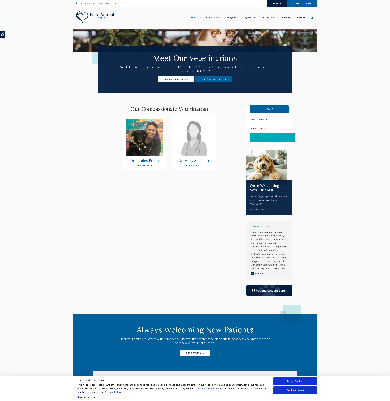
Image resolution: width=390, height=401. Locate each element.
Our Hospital (257, 119)
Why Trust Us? (259, 128)
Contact (300, 17)
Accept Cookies (295, 381)
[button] (312, 18)
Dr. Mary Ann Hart (193, 160)
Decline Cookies (295, 390)
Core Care (212, 17)
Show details (84, 397)
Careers (285, 17)
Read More (143, 165)
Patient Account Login (271, 290)
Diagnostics (249, 17)
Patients (267, 17)
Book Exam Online (175, 79)
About (193, 17)
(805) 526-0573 (120, 3)
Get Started (193, 353)
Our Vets (257, 137)
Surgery (231, 17)
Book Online (303, 3)
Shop (279, 3)
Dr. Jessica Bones (144, 160)
